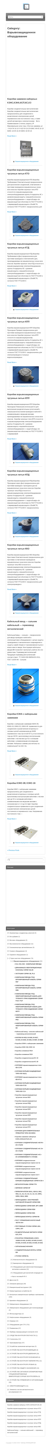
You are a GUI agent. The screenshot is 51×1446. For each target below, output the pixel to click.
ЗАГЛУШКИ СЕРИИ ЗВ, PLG (25, 973)
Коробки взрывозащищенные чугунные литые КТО (24, 1408)
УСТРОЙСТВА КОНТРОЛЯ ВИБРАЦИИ (23, 1350)
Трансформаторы (15, 1342)
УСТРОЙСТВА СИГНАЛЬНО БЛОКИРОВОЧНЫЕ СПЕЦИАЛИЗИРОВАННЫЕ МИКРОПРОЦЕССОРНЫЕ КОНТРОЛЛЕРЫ (25, 1374)
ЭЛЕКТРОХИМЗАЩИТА (18, 1386)
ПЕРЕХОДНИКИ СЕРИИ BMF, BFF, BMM (29, 1206)
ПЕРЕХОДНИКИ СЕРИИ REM (25, 1209)
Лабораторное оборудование (19, 1304)
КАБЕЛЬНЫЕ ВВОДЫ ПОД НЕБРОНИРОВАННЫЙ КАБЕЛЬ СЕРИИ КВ (29, 1026)
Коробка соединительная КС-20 (26, 1061)
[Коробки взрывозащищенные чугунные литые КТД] (26, 291)
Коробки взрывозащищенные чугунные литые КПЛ (24, 1419)
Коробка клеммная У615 (24, 1054)
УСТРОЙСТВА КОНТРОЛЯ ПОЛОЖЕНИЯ (24, 1357)
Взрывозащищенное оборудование (27, 161)
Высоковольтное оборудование (20, 944)
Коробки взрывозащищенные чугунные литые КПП (24, 1415)
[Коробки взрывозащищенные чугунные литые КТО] (26, 217)
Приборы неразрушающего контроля (22, 1332)
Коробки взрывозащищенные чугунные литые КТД (24, 1412)
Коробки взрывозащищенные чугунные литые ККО (24, 1426)
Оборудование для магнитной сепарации (26, 1273)
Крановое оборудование (18, 1300)
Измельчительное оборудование (24, 1259)
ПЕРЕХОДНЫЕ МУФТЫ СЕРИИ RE (27, 1216)
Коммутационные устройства (19, 1291)
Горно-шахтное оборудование (20, 958)
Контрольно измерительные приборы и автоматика (27, 1294)
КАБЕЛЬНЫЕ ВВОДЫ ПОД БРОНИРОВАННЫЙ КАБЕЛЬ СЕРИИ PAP (28, 979)
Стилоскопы (14, 1339)
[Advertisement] (25, 66)
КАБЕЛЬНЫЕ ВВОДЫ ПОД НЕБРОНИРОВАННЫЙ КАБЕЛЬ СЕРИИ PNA (29, 1017)
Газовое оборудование (17, 951)
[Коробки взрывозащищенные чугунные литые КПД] (26, 518)
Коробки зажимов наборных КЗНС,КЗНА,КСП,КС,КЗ (24, 1405)
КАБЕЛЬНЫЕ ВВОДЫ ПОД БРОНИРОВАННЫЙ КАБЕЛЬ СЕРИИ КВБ (28, 988)
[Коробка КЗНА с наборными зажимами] (26, 756)
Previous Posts (14, 850)
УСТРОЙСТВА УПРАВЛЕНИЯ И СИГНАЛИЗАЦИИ (26, 1380)
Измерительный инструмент (19, 1287)
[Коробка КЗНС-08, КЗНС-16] (26, 824)
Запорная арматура (16, 1283)
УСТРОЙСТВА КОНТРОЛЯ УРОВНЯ (22, 1364)
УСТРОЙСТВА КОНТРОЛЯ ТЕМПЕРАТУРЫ (24, 1361)
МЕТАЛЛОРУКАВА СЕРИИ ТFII (26, 1184)
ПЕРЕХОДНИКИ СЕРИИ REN (25, 1213)
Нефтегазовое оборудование (19, 1317)
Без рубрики (14, 936)
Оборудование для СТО (18, 1324)
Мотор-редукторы (15, 1313)
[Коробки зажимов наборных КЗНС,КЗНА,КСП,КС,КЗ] (26, 141)
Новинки (12, 1321)
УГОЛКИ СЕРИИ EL (22, 1256)
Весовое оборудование (17, 940)
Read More (11, 136)
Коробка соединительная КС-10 (26, 1058)
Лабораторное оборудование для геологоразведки (26, 1308)
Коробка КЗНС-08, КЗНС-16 (21, 783)
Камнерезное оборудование (22, 1263)
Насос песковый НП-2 (19, 1276)
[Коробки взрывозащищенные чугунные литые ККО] (26, 594)
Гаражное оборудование (18, 954)
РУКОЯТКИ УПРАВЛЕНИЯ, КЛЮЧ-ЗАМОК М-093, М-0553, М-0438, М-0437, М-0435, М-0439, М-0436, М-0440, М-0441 (29, 1240)
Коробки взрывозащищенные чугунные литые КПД (24, 1423)
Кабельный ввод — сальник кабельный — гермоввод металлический (22, 625)
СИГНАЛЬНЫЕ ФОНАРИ (24, 1246)
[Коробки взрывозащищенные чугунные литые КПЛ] (26, 444)
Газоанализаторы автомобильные (21, 947)
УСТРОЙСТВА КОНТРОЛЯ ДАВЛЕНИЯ (23, 1353)
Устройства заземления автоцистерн (22, 1346)
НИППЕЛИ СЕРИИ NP (22, 1188)
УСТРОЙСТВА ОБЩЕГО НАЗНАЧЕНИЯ (23, 1368)
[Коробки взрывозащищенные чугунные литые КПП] (26, 367)
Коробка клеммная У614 (24, 1050)
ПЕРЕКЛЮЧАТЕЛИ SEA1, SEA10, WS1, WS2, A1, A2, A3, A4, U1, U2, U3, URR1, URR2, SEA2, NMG (28, 1194)
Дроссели (13, 1280)
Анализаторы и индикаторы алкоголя (22, 933)
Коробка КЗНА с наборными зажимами (29, 1043)
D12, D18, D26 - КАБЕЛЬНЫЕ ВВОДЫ (28, 964)
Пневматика (14, 1328)
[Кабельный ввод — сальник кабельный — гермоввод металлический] (26, 670)
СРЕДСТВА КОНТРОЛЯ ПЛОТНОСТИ (22, 1335)
